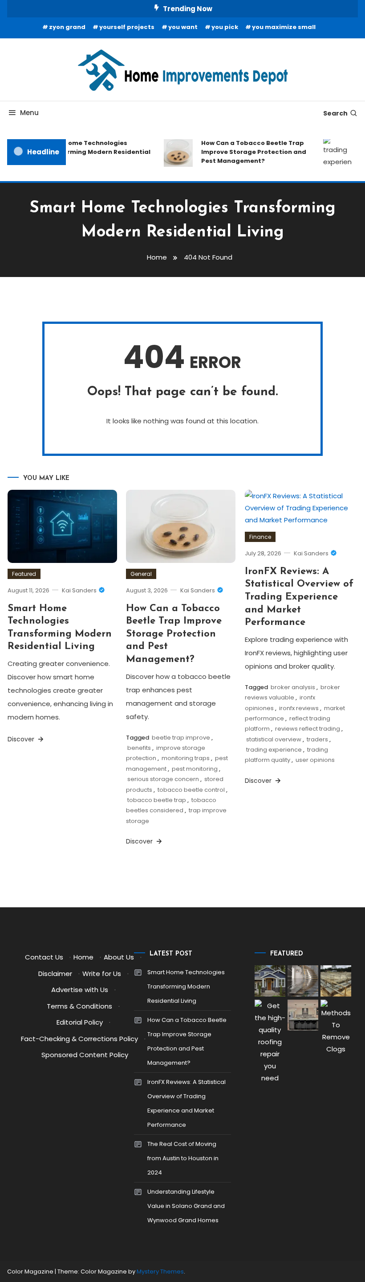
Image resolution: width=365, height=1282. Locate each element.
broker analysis (293, 687)
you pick (224, 27)
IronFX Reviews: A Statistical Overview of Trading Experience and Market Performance (299, 597)
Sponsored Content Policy (84, 1054)
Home (83, 957)
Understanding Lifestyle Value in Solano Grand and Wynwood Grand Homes (186, 1205)
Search (335, 113)
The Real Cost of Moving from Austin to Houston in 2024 (183, 1158)
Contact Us (44, 957)
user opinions (315, 760)
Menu (29, 112)
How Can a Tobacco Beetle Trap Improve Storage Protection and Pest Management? (249, 152)
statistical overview (273, 739)
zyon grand (67, 27)
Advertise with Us (79, 989)
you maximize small (284, 27)
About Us (119, 957)
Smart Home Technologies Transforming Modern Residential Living (92, 152)
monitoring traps (186, 758)
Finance (260, 537)
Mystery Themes (160, 1271)
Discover (22, 739)
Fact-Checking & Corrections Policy (79, 1038)
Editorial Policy (80, 1022)
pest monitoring (195, 769)
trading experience (274, 749)
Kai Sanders (79, 590)
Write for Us (101, 973)
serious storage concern (163, 779)
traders (317, 739)
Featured (24, 574)
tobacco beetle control (191, 790)
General (141, 574)
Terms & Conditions (79, 1006)
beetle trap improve (181, 737)
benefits (139, 748)
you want (183, 27)
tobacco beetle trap (156, 800)
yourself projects (126, 27)
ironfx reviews (299, 708)
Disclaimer (55, 973)
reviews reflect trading (307, 728)
